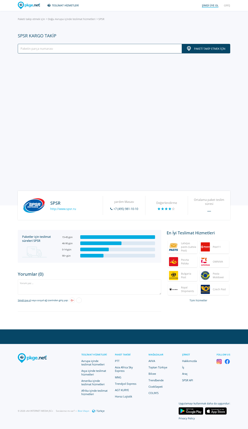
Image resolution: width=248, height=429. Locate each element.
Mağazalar (156, 354)
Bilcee (152, 373)
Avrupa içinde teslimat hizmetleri (93, 362)
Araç (185, 373)
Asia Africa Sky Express (124, 369)
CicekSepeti (156, 386)
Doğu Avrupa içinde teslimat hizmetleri (71, 19)
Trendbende (156, 380)
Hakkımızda (189, 361)
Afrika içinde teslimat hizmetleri (94, 392)
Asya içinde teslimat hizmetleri (93, 372)
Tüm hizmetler (198, 300)
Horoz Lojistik (123, 396)
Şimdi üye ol (24, 300)
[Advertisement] (124, 87)
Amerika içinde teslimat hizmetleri (93, 382)
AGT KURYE (122, 390)
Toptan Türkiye (158, 367)
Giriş (227, 5)
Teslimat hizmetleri (65, 5)
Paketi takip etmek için (31, 19)
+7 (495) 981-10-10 (125, 208)
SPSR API (187, 380)
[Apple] (79, 300)
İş (183, 367)
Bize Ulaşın (83, 410)
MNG (118, 377)
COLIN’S (153, 393)
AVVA (152, 361)
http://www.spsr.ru (63, 209)
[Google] (72, 300)
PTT (117, 361)
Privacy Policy (187, 418)
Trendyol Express (125, 383)
